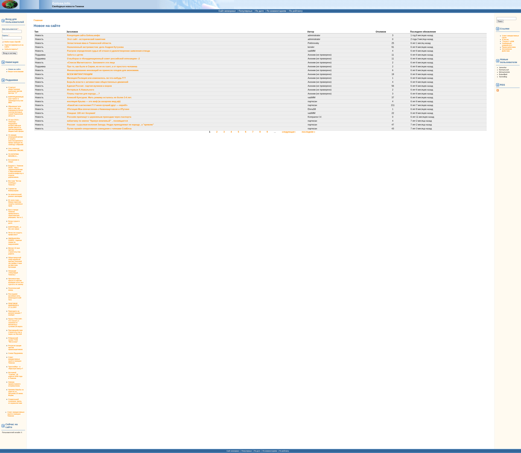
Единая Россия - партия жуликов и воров (89, 86)
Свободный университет (507, 44)
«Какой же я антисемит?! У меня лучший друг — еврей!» (97, 105)
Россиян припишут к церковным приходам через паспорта (99, 117)
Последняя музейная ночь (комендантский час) (14, 297)
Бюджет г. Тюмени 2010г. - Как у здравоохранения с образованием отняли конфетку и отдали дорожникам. (15, 171)
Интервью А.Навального (80, 90)
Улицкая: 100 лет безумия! (81, 113)
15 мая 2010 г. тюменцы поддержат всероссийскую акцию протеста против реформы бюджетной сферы (16, 125)
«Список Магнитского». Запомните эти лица (91, 62)
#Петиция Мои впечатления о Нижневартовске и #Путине (98, 109)
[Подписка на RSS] (498, 91)
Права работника (509, 47)
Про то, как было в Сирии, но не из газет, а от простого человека (102, 66)
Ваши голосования (15, 72)
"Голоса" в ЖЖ (508, 41)
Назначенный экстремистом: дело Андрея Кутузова (95, 47)
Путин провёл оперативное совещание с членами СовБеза (99, 128)
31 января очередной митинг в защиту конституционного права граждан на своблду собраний (15, 140)
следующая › (289, 132)
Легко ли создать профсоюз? (15, 234)
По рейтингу (296, 11)
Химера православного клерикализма (14, 384)
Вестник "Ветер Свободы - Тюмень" (14, 183)
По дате (259, 11)
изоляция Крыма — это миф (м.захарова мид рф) (93, 101)
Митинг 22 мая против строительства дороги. (14, 251)
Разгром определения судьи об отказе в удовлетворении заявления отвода (108, 51)
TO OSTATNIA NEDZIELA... (13, 155)
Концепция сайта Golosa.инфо (83, 35)
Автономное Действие (507, 50)
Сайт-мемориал (227, 11)
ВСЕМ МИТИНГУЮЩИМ (79, 74)
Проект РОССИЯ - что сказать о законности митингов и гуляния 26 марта (15, 322)
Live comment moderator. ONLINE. (16, 149)
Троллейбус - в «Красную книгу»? (15, 368)
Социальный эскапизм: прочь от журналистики (15, 401)
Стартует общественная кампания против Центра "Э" (15, 90)
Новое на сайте (14, 69)
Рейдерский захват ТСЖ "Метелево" (13, 340)
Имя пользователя (10, 29)
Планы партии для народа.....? (83, 94)
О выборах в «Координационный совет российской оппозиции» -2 (103, 58)
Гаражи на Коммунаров (13, 190)
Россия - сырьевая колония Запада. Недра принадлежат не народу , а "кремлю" (110, 125)
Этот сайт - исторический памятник (86, 39)
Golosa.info (61, 3)
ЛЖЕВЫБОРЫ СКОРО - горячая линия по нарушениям (15, 241)
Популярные (245, 11)
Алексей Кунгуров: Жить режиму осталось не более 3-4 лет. (99, 97)
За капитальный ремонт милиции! (15, 195)
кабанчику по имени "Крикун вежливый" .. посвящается (97, 121)
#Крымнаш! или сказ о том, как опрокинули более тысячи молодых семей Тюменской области (15, 111)
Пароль (5, 35)
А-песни (505, 39)
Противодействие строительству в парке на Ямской (15, 332)
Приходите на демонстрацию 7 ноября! (15, 313)
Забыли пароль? (11, 49)
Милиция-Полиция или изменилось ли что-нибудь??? (96, 78)
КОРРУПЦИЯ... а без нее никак (14, 228)
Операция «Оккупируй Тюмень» (13, 273)
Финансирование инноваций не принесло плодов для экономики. (103, 70)
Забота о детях (75, 55)
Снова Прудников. (15, 353)
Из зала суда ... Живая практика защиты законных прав (15, 203)
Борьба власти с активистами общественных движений (97, 82)
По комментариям (276, 11)
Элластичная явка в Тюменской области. (89, 43)
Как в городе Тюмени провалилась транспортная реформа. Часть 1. (15, 213)
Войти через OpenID (12, 42)
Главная (38, 20)
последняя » (308, 132)
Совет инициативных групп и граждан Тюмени (14, 360)
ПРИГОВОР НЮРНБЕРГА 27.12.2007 (13, 305)
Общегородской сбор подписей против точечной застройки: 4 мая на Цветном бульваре (15, 262)
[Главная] (10, 8)
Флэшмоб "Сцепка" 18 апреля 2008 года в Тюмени (15, 375)
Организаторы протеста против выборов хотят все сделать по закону (15, 281)
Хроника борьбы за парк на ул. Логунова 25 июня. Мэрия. (16, 392)
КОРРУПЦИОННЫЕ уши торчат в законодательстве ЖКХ (16, 100)
